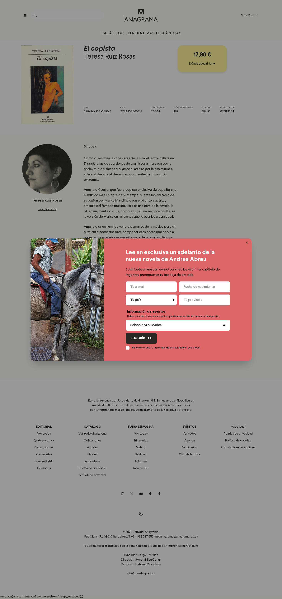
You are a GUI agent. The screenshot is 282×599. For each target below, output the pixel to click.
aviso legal (194, 347)
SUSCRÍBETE (141, 338)
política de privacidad (169, 347)
